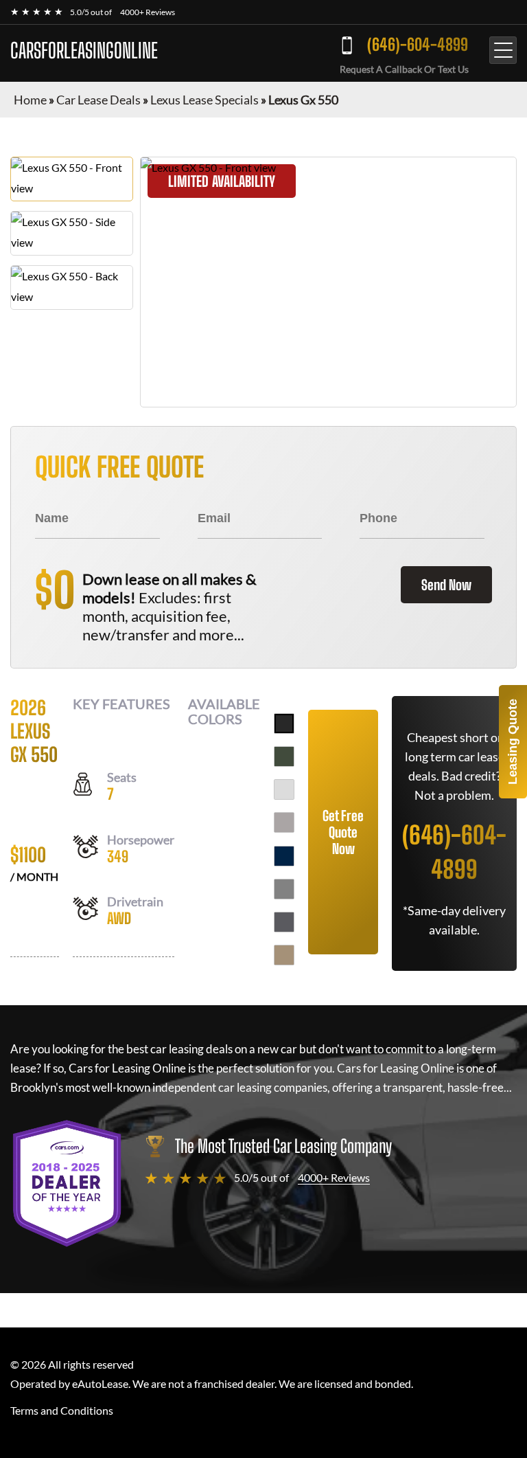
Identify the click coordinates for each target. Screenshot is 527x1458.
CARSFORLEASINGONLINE (84, 50)
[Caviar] (284, 723)
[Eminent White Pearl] (284, 789)
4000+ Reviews (147, 12)
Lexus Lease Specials (204, 99)
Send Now (446, 584)
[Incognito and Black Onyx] (284, 889)
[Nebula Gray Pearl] (284, 922)
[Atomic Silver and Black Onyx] (284, 822)
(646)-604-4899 (417, 44)
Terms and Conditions (61, 1410)
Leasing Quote (512, 742)
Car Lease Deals (98, 99)
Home (30, 99)
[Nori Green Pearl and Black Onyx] (284, 756)
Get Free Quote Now (343, 832)
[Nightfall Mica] (284, 856)
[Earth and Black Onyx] (284, 955)
